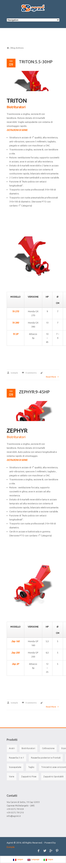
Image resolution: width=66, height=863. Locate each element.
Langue (19, 859)
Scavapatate (15, 767)
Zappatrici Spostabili (53, 776)
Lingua (50, 859)
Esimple (11, 847)
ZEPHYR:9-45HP (34, 392)
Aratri (12, 748)
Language (34, 859)
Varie (11, 776)
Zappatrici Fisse (28, 776)
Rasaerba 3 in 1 (16, 758)
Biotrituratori (28, 748)
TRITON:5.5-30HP (35, 61)
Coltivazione (48, 748)
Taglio (31, 767)
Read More (51, 377)
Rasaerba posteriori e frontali (46, 758)
